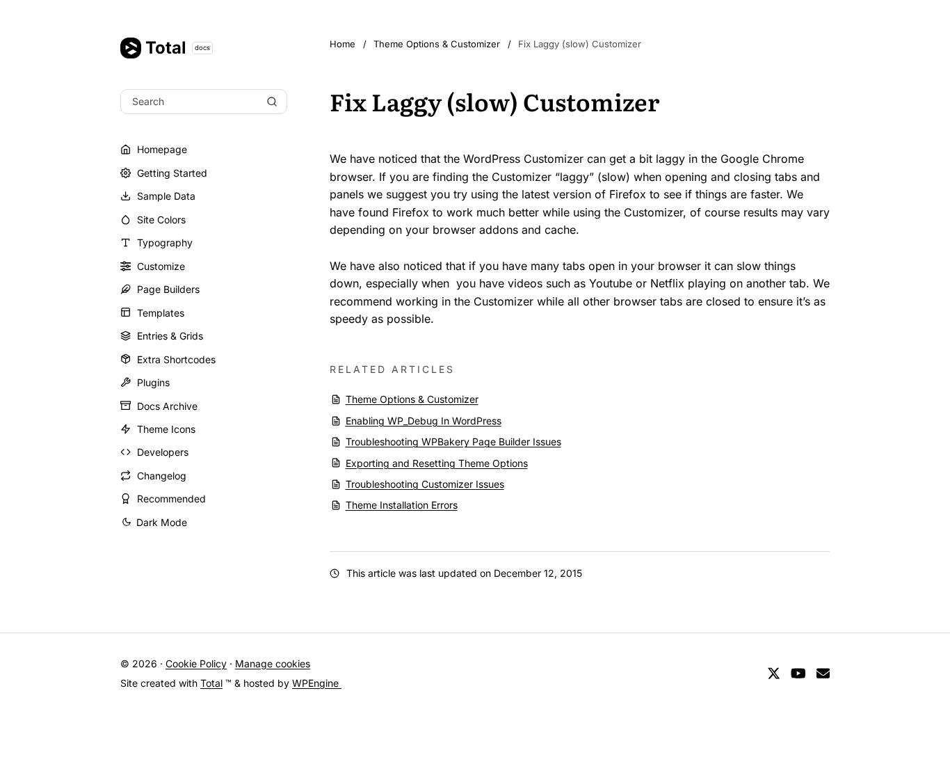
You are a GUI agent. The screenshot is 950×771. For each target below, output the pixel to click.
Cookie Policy (196, 663)
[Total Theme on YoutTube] (798, 673)
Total (177, 48)
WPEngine (316, 683)
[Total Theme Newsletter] (823, 673)
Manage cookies (272, 663)
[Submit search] (271, 102)
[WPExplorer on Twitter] (773, 673)
